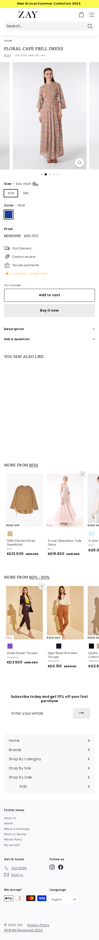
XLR (70, 193)
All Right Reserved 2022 (23, 930)
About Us (10, 818)
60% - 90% (39, 576)
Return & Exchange (16, 829)
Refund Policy (13, 839)
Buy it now (49, 310)
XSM (11, 193)
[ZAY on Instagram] (52, 867)
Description (14, 329)
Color (14, 206)
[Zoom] (79, 162)
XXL (84, 193)
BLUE (8, 214)
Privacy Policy (38, 925)
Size (18, 183)
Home (8, 40)
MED (41, 193)
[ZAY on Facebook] (60, 867)
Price (8, 229)
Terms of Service (15, 834)
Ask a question (17, 339)
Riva (7, 55)
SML (26, 193)
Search (8, 823)
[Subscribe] (81, 713)
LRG (56, 193)
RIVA (33, 464)
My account (12, 845)
